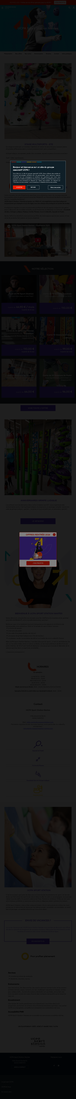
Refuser (33, 187)
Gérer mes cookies (56, 187)
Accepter (19, 187)
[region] (38, 177)
